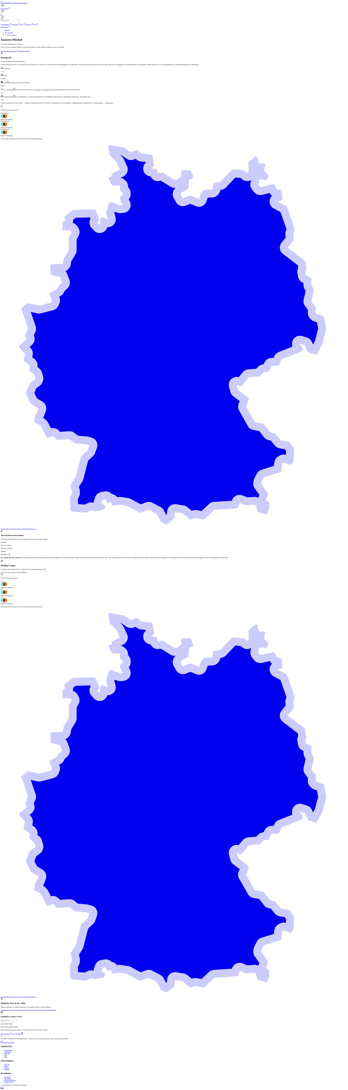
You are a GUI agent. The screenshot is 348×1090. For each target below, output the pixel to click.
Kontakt (6, 1068)
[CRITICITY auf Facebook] (1, 1088)
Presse (6, 1066)
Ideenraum (22, 3)
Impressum (7, 1077)
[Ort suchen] (2, 5)
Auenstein (21, 1010)
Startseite (7, 30)
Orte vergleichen (16, 1034)
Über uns (7, 1064)
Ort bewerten (4, 8)
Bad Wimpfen (47, 1010)
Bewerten (7, 1053)
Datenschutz (7, 1079)
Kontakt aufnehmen (8, 1042)
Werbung (7, 1069)
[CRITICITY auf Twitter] (3, 1088)
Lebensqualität (5, 3)
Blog (26, 3)
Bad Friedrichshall (29, 1010)
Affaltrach (15, 1010)
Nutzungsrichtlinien (10, 1080)
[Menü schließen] (2, 17)
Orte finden (10, 33)
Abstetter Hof (9, 1010)
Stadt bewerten (5, 1034)
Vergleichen (12, 3)
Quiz (17, 3)
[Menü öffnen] (2, 11)
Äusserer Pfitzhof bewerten (8, 51)
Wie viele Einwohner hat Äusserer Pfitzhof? (14, 572)
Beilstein (53, 1010)
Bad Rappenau (39, 1010)
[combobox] (9, 1021)
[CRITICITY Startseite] (5, 1)
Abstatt (3, 1010)
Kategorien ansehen (24, 51)
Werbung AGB (8, 1082)
